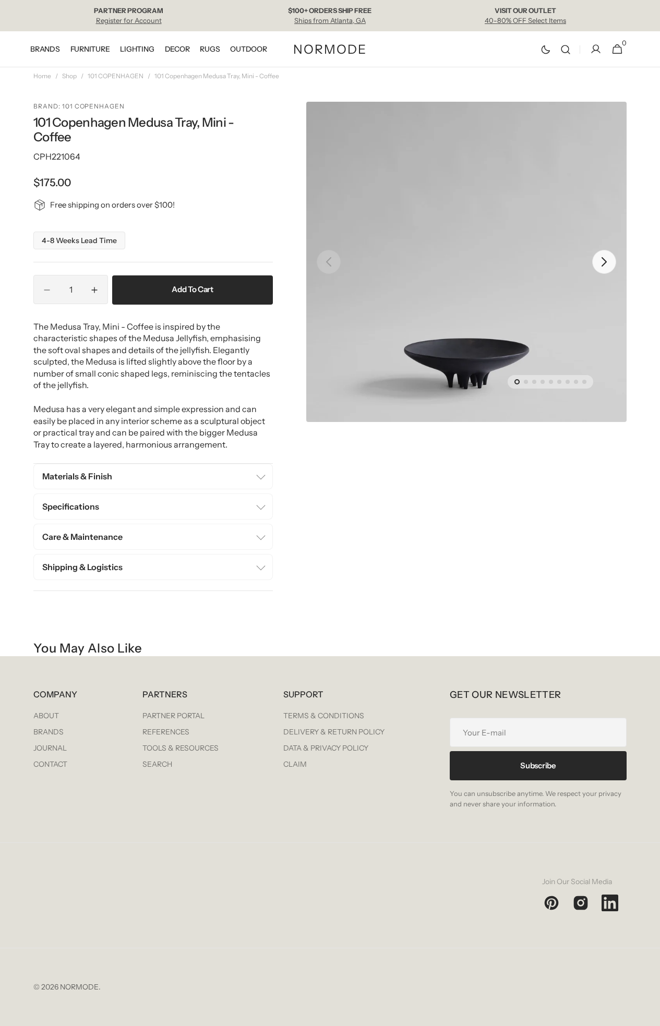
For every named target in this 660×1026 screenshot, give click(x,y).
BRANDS (48, 732)
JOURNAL (50, 748)
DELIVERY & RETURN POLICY (334, 732)
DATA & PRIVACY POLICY (325, 748)
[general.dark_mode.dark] (546, 49)
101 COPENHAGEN (115, 76)
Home (42, 76)
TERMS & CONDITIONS (323, 715)
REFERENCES (165, 732)
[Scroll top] (647, 1013)
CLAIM (295, 764)
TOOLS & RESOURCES (180, 748)
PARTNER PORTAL (173, 715)
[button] (565, 49)
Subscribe (538, 765)
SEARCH (157, 764)
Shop (69, 76)
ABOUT (46, 715)
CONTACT (50, 764)
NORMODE (79, 987)
